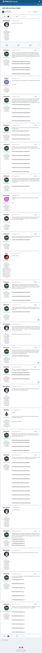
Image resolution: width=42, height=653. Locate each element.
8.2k (7, 87)
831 (7, 419)
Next (17, 16)
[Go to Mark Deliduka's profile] (6, 24)
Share (30, 11)
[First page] (2, 16)
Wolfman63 (8, 11)
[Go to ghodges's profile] (6, 82)
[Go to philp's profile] (6, 257)
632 (7, 59)
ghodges (6, 78)
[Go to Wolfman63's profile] (3, 12)
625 (7, 262)
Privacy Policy (19, 650)
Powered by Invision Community (21, 651)
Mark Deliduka (6, 20)
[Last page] (19, 16)
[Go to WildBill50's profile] (6, 413)
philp (6, 253)
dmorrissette (6, 195)
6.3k (7, 30)
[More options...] (39, 20)
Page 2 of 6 (24, 16)
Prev (4, 16)
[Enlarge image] (21, 61)
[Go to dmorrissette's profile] (6, 199)
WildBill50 (6, 410)
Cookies (24, 650)
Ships (11, 12)
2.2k (7, 204)
